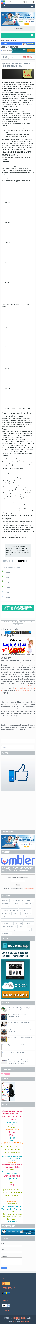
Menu (3, 6)
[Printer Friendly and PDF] (31, 561)
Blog (12, 1185)
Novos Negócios (6, 903)
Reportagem (5, 920)
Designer (26, 903)
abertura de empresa (22, 930)
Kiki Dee (14, 1321)
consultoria (27, 920)
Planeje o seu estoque (12, 1129)
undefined (8, 572)
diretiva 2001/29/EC (23, 690)
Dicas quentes (23, 907)
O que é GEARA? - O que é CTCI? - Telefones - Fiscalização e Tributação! (20, 1015)
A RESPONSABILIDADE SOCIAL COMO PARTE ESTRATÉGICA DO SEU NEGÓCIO (11, 1158)
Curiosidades (25, 913)
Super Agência (12, 1221)
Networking (12, 1140)
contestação (5, 933)
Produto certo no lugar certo (16, 1052)
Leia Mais (12, 1122)
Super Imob (12, 1178)
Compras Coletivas (15, 900)
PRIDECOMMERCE (25, 1321)
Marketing (27, 900)
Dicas (3, 900)
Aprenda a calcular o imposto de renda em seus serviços (12, 1192)
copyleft (12, 1182)
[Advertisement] (18, 810)
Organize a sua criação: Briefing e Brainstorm (20, 1045)
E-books (12, 1127)
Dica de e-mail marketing (8, 907)
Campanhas (27, 923)
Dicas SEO (15, 910)
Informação (21, 916)
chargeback (16, 920)
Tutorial (12, 1138)
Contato (12, 1132)
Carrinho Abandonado (7, 926)
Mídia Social (5, 910)
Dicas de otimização (7, 930)
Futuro (12, 1212)
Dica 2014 (21, 926)
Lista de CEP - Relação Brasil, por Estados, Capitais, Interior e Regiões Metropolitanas (20, 1008)
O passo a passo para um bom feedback (19, 1022)
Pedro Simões (12, 1162)
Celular (14, 913)
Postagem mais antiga (27, 622)
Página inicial (18, 625)
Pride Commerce (29, 888)
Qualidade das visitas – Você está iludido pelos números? (12, 1149)
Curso (16, 903)
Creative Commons (12, 1176)
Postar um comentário (11, 614)
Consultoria (12, 1181)
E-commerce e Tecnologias (20, 1318)
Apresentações (5, 923)
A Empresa (12, 1170)
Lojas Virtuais (12, 1204)
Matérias (26, 910)
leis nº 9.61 (26, 686)
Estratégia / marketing (7, 916)
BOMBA (16, 923)
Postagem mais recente (9, 622)
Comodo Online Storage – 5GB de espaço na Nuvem (11, 1187)
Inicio (5, 57)
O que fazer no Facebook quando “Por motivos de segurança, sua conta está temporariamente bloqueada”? (19, 1061)
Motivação (4, 913)
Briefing (12, 1198)
